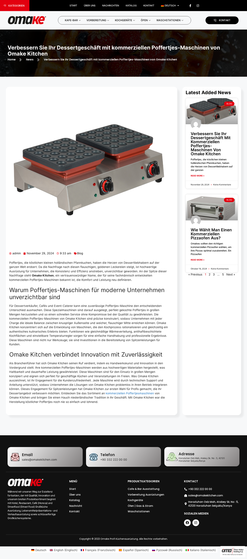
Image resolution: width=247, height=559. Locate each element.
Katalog (131, 5)
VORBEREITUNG (96, 20)
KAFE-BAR (71, 20)
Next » (230, 274)
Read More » (197, 175)
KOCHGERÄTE (123, 20)
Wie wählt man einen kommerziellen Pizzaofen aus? (211, 233)
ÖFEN (144, 20)
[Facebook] (190, 5)
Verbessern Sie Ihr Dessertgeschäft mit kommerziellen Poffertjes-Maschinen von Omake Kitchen (211, 143)
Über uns (89, 5)
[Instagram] (197, 5)
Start (73, 5)
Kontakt (148, 5)
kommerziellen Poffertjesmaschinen (130, 393)
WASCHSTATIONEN (168, 20)
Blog (80, 253)
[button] (15, 5)
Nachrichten (110, 5)
